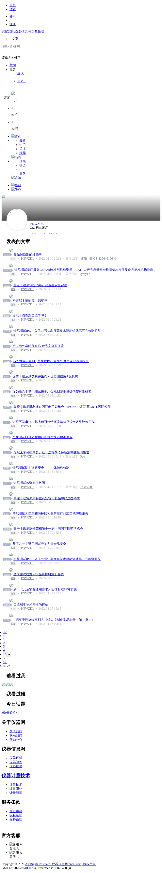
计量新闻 (15, 792)
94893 (6, 544)
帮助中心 (15, 739)
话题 (12, 9)
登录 (12, 16)
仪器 (13, 319)
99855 (6, 422)
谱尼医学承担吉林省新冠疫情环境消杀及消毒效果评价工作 (53, 422)
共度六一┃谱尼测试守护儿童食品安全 (39, 544)
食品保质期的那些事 (27, 254)
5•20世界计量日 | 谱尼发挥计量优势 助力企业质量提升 (51, 361)
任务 (18, 189)
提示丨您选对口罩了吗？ (29, 315)
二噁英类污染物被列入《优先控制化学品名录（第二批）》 (53, 619)
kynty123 (85, 274)
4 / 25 (6, 665)
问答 (13, 258)
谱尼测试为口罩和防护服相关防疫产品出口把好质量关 (50, 513)
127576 (7, 255)
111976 (7, 575)
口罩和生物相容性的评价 (30, 604)
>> (5, 662)
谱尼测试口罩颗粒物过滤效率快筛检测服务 (42, 437)
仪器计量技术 (16, 775)
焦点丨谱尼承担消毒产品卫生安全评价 (40, 285)
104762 (7, 529)
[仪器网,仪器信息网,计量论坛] (23, 31)
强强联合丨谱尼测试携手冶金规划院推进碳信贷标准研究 (51, 391)
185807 (7, 331)
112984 (7, 361)
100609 (7, 499)
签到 (18, 185)
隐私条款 (15, 815)
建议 (20, 73)
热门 (22, 144)
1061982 (7, 270)
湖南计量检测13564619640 (98, 258)
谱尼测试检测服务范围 (29, 483)
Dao (82, 456)
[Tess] (11, 685)
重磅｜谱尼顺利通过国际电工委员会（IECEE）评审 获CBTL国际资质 (62, 406)
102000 (7, 285)
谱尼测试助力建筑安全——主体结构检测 (40, 467)
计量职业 (15, 788)
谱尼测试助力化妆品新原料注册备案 (38, 574)
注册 (12, 24)
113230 (7, 453)
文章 (13, 38)
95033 (6, 301)
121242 (7, 559)
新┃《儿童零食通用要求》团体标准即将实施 (45, 589)
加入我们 (15, 731)
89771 (6, 437)
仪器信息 (15, 766)
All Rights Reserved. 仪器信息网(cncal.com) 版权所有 (60, 864)
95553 (6, 392)
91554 (6, 514)
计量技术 (15, 784)
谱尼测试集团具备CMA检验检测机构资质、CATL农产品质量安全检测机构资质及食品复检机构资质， (85, 269)
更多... (21, 81)
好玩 (13, 274)
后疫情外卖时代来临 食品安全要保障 (38, 346)
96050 (6, 377)
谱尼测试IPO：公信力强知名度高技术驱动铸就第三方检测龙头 (57, 330)
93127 (6, 346)
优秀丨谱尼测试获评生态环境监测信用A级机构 (45, 376)
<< (5, 632)
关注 (22, 149)
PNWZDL (37, 224)
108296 (7, 590)
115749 (7, 605)
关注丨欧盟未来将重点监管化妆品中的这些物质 (46, 498)
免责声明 (15, 811)
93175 (6, 468)
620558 (7, 407)
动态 (18, 157)
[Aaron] (3, 685)
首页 (12, 5)
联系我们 (15, 735)
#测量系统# (9, 713)
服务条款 (15, 819)
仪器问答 (15, 762)
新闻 (13, 289)
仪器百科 (15, 758)
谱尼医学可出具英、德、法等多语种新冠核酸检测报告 (51, 452)
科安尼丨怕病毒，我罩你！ (31, 300)
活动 (22, 161)
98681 (6, 620)
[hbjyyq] (7, 685)
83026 (6, 316)
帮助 (12, 65)
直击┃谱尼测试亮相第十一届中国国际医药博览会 (48, 528)
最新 (22, 140)
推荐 (22, 153)
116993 (7, 483)
